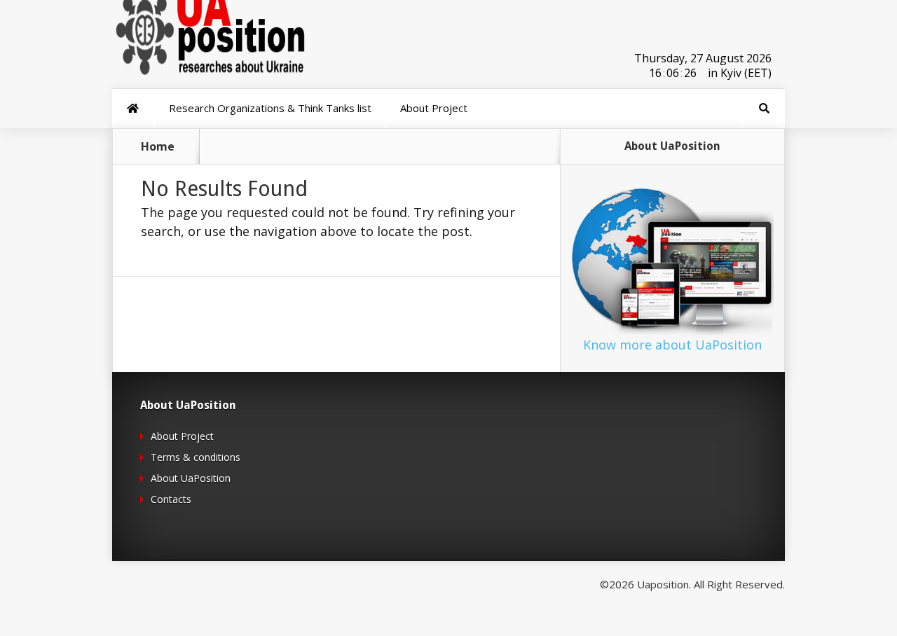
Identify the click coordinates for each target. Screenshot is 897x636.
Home (157, 146)
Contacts (171, 499)
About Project (182, 436)
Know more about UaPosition (672, 344)
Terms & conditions (195, 457)
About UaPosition (191, 478)
